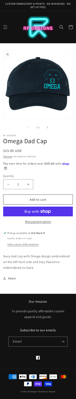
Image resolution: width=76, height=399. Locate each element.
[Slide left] (28, 127)
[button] (5, 27)
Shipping (7, 156)
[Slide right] (47, 127)
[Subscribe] (62, 342)
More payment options (38, 221)
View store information (23, 244)
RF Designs (33, 391)
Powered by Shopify (47, 391)
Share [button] (12, 278)
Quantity (8, 176)
